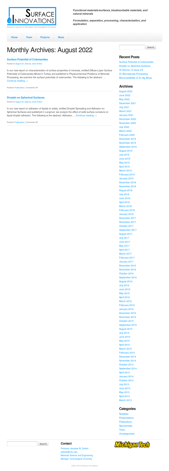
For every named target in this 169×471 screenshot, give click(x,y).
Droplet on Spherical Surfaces (26, 97)
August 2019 (125, 150)
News (61, 37)
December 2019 (127, 138)
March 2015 (125, 348)
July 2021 (124, 107)
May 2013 (124, 392)
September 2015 (128, 324)
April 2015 (124, 344)
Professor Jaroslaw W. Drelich (74, 448)
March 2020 (125, 130)
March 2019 (125, 170)
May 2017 (124, 245)
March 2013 (125, 400)
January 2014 (126, 376)
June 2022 (124, 95)
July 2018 (124, 194)
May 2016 (124, 293)
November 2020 (127, 123)
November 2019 (127, 142)
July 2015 (124, 332)
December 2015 (127, 313)
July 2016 (124, 285)
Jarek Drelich (37, 63)
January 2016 (126, 309)
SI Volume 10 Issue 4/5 (131, 69)
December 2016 (127, 265)
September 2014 (128, 368)
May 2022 (124, 99)
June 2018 (124, 198)
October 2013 (126, 380)
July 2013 (124, 384)
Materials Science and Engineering (77, 455)
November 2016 (127, 269)
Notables (123, 413)
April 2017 (124, 249)
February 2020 (127, 134)
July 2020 (124, 127)
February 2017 (127, 257)
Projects (45, 37)
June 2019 (124, 158)
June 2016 (124, 289)
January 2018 (126, 214)
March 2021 (125, 111)
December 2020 (127, 119)
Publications (19, 87)
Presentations (126, 417)
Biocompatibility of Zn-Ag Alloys (135, 77)
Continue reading (17, 80)
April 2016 (124, 297)
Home (14, 37)
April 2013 (124, 396)
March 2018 (125, 206)
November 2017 (127, 222)
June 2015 (124, 336)
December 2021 (127, 103)
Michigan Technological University (76, 458)
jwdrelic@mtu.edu (69, 451)
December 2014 (127, 356)
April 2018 (124, 202)
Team (29, 37)
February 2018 (127, 210)
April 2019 (124, 166)
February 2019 (127, 174)
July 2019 (124, 154)
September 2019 (128, 146)
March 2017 (125, 253)
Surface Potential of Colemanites (27, 59)
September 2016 (128, 277)
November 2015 (127, 317)
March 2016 (125, 301)
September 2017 (128, 229)
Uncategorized (126, 433)
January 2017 (126, 261)
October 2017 (126, 225)
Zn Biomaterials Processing (133, 73)
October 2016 (126, 273)
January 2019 (126, 178)
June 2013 (124, 388)
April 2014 (124, 372)
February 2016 (127, 305)
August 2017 (125, 233)
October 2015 (126, 321)
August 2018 (125, 190)
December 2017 (127, 218)
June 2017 (124, 241)
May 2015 (124, 340)
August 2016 (125, 281)
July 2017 (124, 237)
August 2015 (125, 328)
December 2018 (127, 182)
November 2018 (127, 186)
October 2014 (126, 364)
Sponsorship (125, 425)
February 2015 (127, 352)
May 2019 (124, 162)
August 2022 (125, 91)
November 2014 (127, 360)
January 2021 (126, 115)
